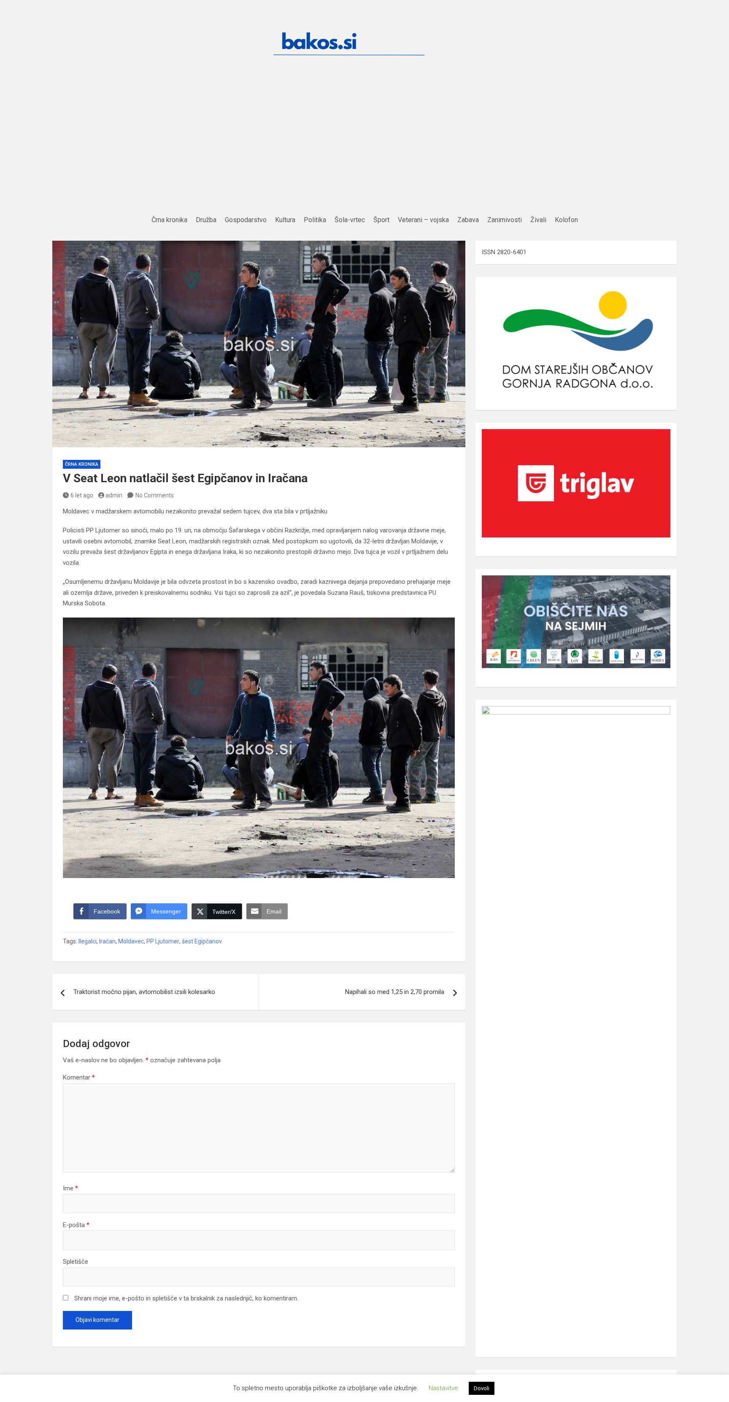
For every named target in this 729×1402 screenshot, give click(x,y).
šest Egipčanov (202, 941)
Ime (70, 1188)
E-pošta (76, 1225)
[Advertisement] (364, 150)
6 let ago (81, 495)
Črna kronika (81, 464)
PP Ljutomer (162, 941)
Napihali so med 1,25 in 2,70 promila (394, 992)
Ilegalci (87, 941)
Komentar (79, 1077)
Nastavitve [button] (443, 1388)
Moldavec (131, 941)
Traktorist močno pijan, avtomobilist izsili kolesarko (144, 992)
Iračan (107, 941)
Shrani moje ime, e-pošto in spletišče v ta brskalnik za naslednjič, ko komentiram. (186, 1298)
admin (113, 495)
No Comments (154, 495)
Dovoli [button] (481, 1388)
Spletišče (75, 1261)
